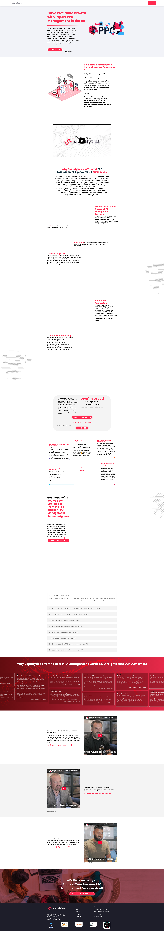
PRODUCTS (76, 3)
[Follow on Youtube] (59, 919)
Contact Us (99, 3)
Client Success (84, 3)
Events (78, 911)
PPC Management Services (101, 911)
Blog (77, 909)
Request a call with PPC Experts (82, 894)
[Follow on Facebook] (51, 919)
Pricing (93, 3)
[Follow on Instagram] (54, 919)
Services (69, 3)
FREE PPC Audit (55, 50)
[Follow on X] (48, 919)
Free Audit (151, 3)
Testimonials (97, 907)
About (77, 907)
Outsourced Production (100, 909)
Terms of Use (97, 914)
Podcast (78, 914)
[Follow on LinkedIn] (56, 919)
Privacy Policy (98, 916)
